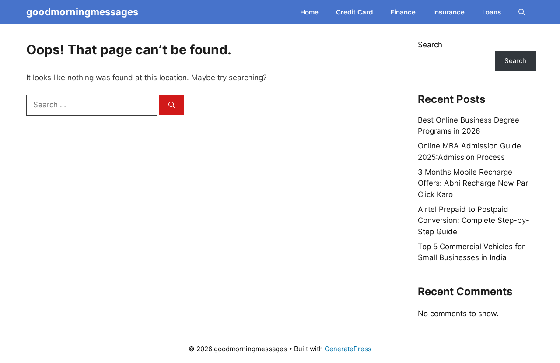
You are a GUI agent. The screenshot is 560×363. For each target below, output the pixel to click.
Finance (403, 12)
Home (309, 12)
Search (430, 44)
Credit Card (354, 12)
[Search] (171, 105)
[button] (522, 12)
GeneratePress (348, 349)
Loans (491, 12)
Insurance (449, 12)
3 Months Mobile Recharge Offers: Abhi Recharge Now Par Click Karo (473, 183)
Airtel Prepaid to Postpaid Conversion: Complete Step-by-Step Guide (473, 220)
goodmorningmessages (82, 12)
